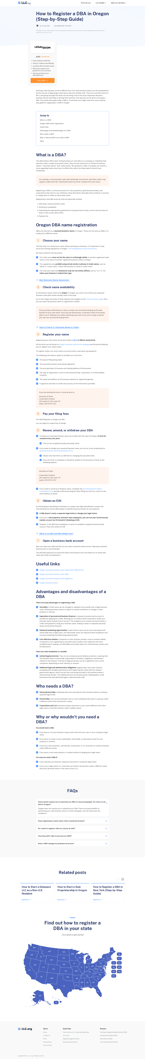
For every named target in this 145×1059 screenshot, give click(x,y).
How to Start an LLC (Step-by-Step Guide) (76, 1032)
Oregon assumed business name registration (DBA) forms (61, 570)
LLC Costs (66, 1035)
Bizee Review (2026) (106, 1039)
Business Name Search (70, 1042)
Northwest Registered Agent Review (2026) (113, 1032)
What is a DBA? (45, 120)
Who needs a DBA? (47, 134)
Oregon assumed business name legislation (56, 578)
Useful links (44, 127)
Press (45, 1039)
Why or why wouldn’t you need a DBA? (54, 137)
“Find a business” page (94, 299)
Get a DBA (41, 80)
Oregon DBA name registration (52, 123)
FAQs (42, 141)
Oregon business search (49, 583)
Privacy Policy (47, 1042)
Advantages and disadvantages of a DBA (55, 130)
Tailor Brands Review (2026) (109, 1042)
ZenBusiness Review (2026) (108, 1035)
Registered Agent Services (71, 1039)
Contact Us (46, 1035)
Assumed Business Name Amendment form (56, 451)
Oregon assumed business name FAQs (54, 574)
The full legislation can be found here (82, 249)
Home (45, 1032)
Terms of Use (47, 1045)
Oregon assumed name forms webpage (74, 344)
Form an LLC (86, 3)
